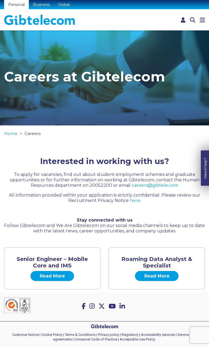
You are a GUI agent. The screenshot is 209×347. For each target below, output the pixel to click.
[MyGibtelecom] (183, 20)
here (135, 200)
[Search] (192, 20)
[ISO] (17, 307)
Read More (52, 276)
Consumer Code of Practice (95, 339)
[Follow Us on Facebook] (84, 306)
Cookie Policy (51, 335)
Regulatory (130, 335)
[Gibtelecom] (39, 20)
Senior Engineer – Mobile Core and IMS (52, 262)
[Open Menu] (202, 20)
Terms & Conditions (80, 335)
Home (10, 133)
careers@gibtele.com (155, 185)
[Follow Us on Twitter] (102, 306)
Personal (16, 4)
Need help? (205, 168)
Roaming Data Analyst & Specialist (156, 262)
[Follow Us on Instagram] (92, 306)
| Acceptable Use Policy (136, 339)
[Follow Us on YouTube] (113, 306)
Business (41, 4)
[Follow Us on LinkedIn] (123, 306)
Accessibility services (158, 335)
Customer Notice (25, 335)
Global (64, 4)
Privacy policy (108, 335)
